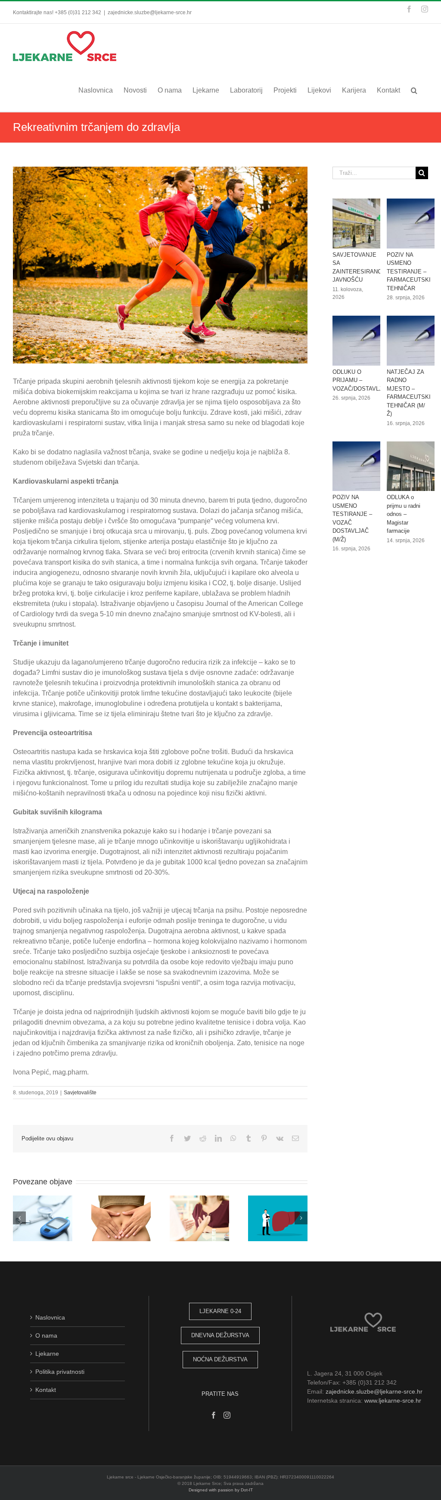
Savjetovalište (80, 1093)
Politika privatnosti (59, 1371)
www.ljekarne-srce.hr (392, 1400)
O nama (46, 1335)
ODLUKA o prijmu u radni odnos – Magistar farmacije (403, 514)
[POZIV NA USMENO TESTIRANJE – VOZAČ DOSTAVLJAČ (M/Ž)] (363, 466)
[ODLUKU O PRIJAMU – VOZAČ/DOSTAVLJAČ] (363, 341)
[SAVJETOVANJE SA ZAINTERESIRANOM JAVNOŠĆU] (363, 223)
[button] (414, 90)
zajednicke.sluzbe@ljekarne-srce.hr (150, 12)
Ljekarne (47, 1353)
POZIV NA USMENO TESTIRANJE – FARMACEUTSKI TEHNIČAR (409, 272)
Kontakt (45, 1389)
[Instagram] (227, 1415)
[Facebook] (213, 1415)
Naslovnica (50, 1317)
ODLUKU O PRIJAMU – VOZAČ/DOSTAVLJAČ (361, 380)
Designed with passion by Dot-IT (221, 1490)
